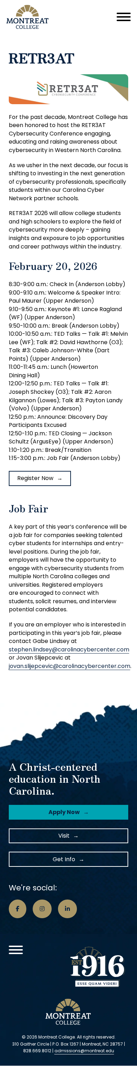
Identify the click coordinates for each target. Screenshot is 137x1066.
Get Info (64, 859)
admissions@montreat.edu (84, 1051)
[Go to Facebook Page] (17, 909)
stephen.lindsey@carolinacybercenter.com (69, 649)
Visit (64, 836)
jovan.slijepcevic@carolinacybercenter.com (69, 666)
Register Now (35, 478)
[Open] (124, 17)
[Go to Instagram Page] (42, 909)
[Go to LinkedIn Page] (67, 909)
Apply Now (64, 812)
